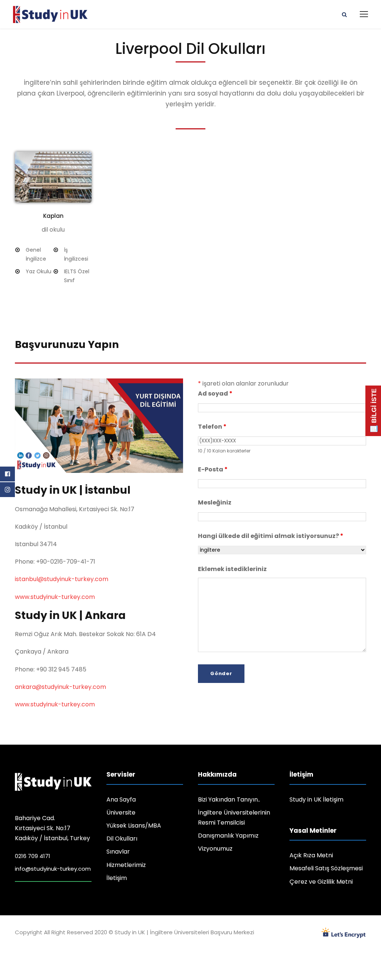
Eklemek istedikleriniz (232, 569)
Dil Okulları (121, 838)
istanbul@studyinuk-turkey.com (61, 579)
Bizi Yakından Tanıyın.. (229, 799)
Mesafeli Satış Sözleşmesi (326, 868)
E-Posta (213, 469)
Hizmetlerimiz (126, 865)
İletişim (116, 878)
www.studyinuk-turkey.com (55, 597)
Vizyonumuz (215, 848)
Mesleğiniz (214, 502)
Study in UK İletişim (316, 799)
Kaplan (53, 216)
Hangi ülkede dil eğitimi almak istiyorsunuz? (270, 536)
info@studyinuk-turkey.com (53, 869)
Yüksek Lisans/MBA (133, 825)
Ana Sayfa (121, 799)
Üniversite (120, 812)
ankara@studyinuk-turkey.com (60, 687)
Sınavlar (118, 851)
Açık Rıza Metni (311, 855)
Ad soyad (215, 393)
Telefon (212, 426)
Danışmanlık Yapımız (228, 835)
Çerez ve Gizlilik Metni (321, 881)
